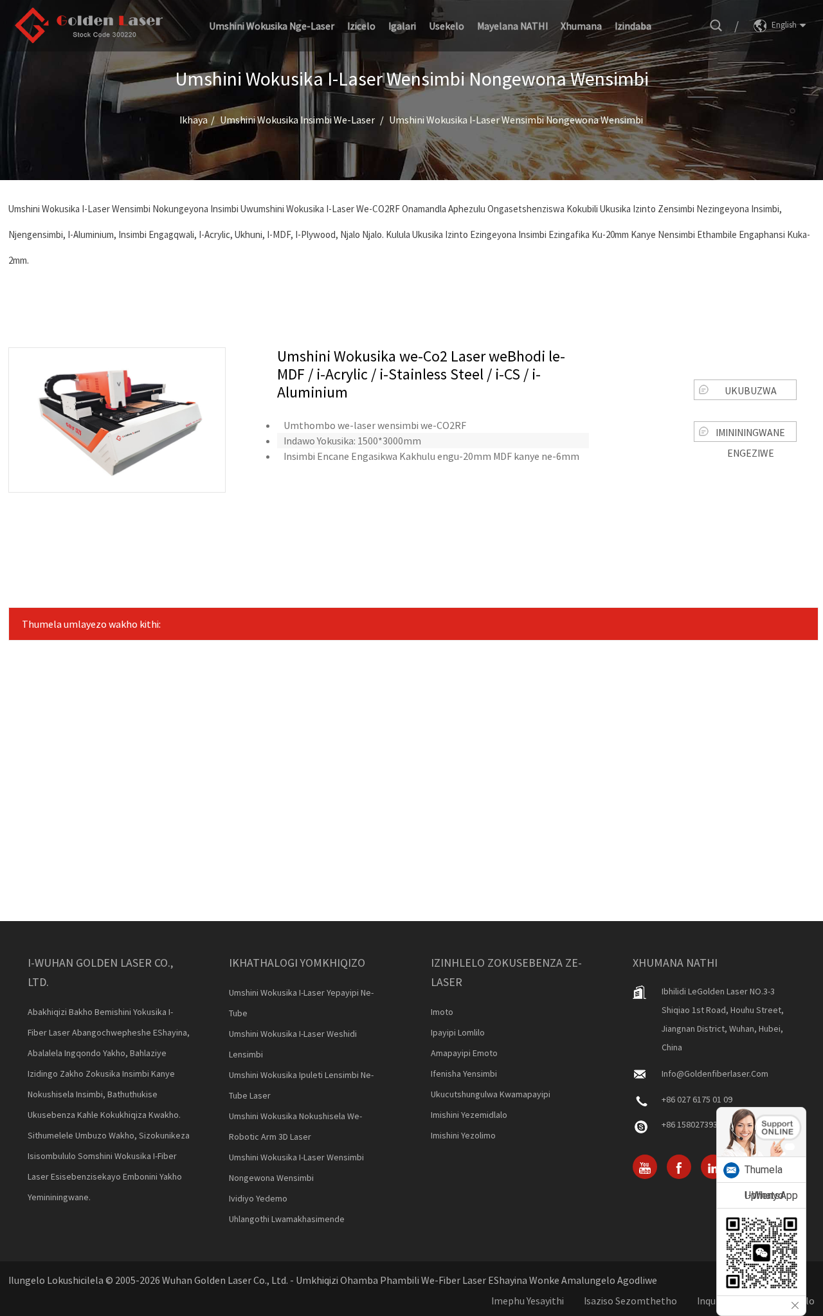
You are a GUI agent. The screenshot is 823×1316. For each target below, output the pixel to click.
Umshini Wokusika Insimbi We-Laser (297, 119)
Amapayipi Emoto (464, 1053)
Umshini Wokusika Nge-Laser (271, 25)
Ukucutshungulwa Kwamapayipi (490, 1094)
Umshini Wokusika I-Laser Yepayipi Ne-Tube (301, 1003)
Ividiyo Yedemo (258, 1198)
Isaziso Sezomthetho (630, 1300)
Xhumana (581, 25)
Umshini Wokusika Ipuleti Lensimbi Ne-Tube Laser (301, 1085)
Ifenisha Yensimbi (464, 1073)
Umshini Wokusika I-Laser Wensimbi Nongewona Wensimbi (516, 119)
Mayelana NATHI (512, 25)
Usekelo (446, 25)
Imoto (442, 1012)
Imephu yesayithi (527, 1300)
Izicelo (361, 25)
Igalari (402, 25)
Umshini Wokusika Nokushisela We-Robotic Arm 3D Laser (295, 1126)
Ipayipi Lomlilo (458, 1032)
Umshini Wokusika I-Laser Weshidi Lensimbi (293, 1044)
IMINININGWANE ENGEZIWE (750, 434)
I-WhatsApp (771, 1195)
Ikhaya (193, 119)
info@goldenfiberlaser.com (715, 1073)
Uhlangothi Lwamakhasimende (287, 1219)
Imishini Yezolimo (463, 1135)
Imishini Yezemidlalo (469, 1114)
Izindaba (633, 25)
